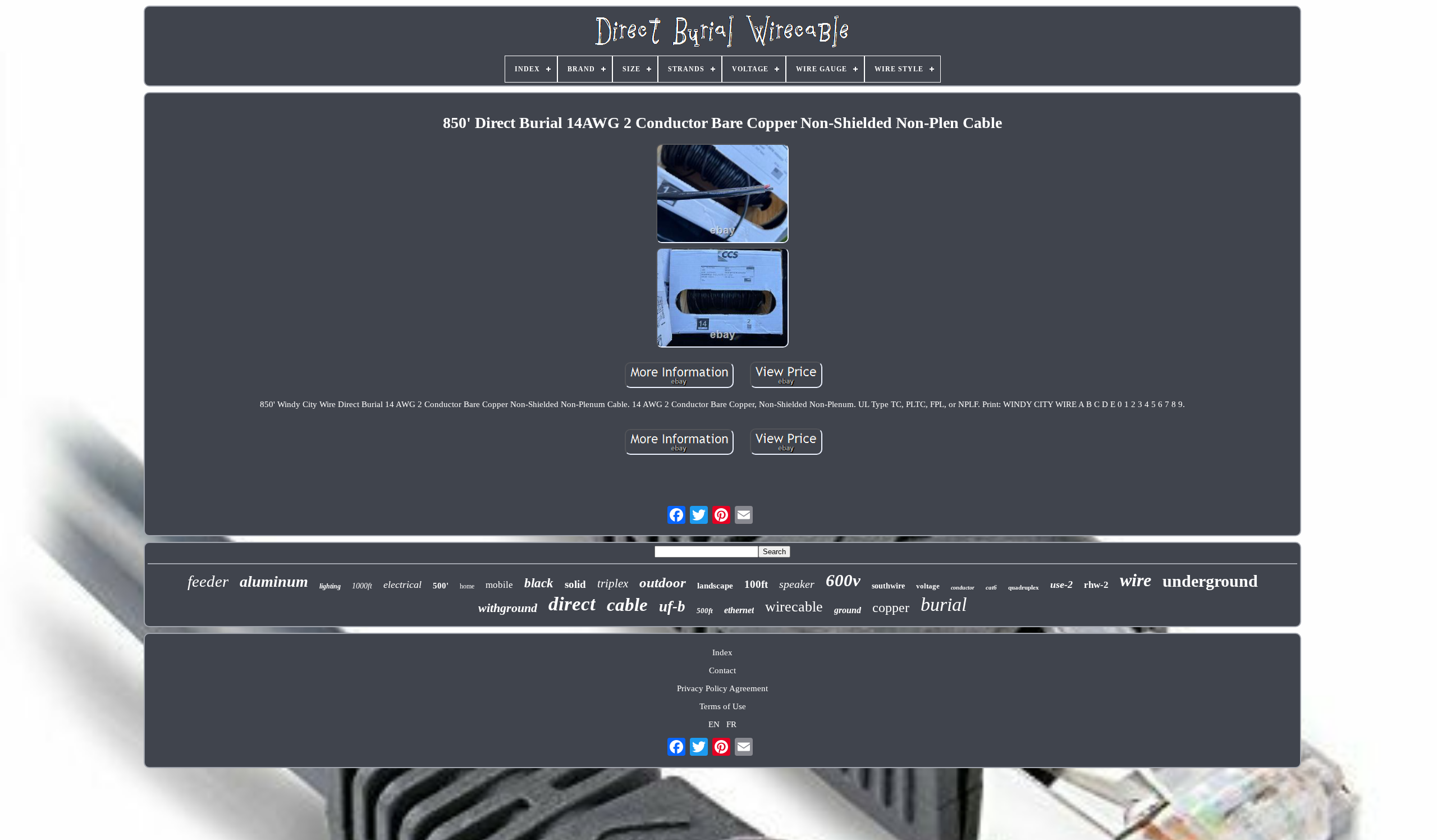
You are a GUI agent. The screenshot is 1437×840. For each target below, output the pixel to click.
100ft (756, 584)
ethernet (739, 610)
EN (714, 724)
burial (944, 604)
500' (441, 585)
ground (847, 610)
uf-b (672, 606)
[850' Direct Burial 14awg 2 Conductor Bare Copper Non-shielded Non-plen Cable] (722, 195)
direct (572, 604)
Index (722, 652)
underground (1210, 581)
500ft (705, 610)
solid (575, 584)
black (538, 583)
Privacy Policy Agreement (722, 688)
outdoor (662, 582)
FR (731, 724)
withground (507, 608)
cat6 (991, 587)
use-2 (1061, 584)
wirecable (794, 607)
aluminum (274, 581)
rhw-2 (1096, 584)
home (467, 586)
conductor (962, 588)
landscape (715, 585)
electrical (402, 584)
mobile (499, 584)
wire (1135, 580)
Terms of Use (722, 706)
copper (890, 607)
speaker (796, 584)
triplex (612, 583)
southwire (888, 586)
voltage (928, 586)
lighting (330, 586)
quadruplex (1023, 587)
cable (627, 605)
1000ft (362, 586)
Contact (722, 670)
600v (843, 580)
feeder (207, 581)
